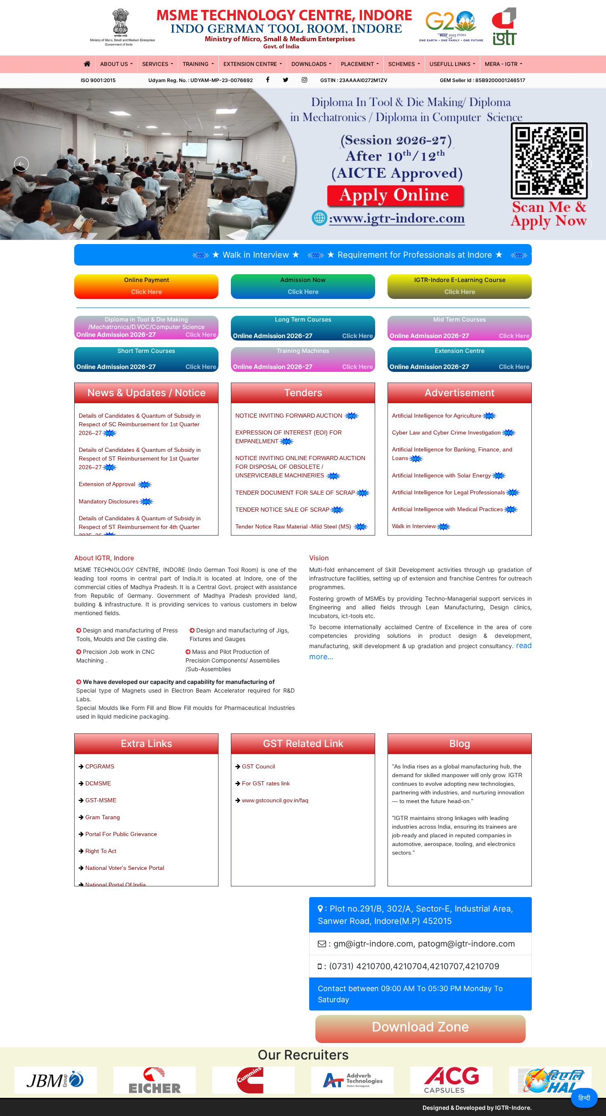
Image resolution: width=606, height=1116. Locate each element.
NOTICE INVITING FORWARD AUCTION (289, 415)
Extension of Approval (108, 484)
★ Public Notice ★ (518, 255)
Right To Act (100, 851)
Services (155, 64)
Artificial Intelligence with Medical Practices (447, 509)
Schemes (402, 64)
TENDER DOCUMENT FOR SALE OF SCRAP (295, 492)
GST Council (257, 766)
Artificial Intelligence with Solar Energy (441, 475)
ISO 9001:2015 (98, 80)
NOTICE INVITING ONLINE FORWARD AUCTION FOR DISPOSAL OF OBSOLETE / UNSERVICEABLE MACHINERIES (300, 467)
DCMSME (97, 783)
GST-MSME (100, 800)
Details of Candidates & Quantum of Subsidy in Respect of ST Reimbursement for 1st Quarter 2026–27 (140, 458)
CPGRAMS (99, 766)
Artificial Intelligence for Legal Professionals (448, 492)
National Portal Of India (115, 884)
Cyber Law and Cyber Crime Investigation (446, 432)
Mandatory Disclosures (109, 501)
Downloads (309, 64)
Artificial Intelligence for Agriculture (437, 415)
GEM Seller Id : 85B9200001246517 (482, 80)
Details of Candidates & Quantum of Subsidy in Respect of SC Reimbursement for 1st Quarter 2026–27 (140, 424)
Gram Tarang (102, 817)
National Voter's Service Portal (124, 868)
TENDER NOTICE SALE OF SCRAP (282, 509)
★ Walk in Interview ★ (209, 255)
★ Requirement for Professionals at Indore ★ (368, 255)
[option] (55, 1080)
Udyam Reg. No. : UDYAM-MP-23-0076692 (200, 80)
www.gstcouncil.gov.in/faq (274, 800)
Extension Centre (250, 64)
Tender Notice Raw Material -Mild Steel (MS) (294, 526)
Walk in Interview (414, 526)
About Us (114, 64)
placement (358, 64)
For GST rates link (265, 783)
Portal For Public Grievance (120, 834)
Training (196, 64)
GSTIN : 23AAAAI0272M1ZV (354, 80)
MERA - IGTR (502, 64)
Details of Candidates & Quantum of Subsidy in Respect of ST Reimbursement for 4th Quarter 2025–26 (140, 527)
